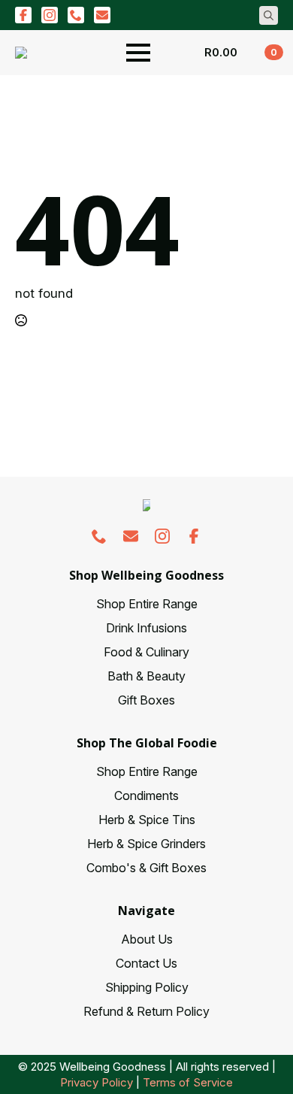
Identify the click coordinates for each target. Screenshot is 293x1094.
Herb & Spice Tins (146, 819)
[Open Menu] (138, 53)
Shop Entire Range (147, 603)
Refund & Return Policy (146, 1011)
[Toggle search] (268, 15)
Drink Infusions (146, 627)
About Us (147, 939)
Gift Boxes (146, 700)
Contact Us (146, 963)
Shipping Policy (147, 987)
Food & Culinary (146, 651)
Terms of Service (188, 1082)
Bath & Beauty (146, 675)
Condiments (146, 795)
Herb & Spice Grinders (146, 843)
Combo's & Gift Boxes (146, 867)
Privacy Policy (96, 1082)
